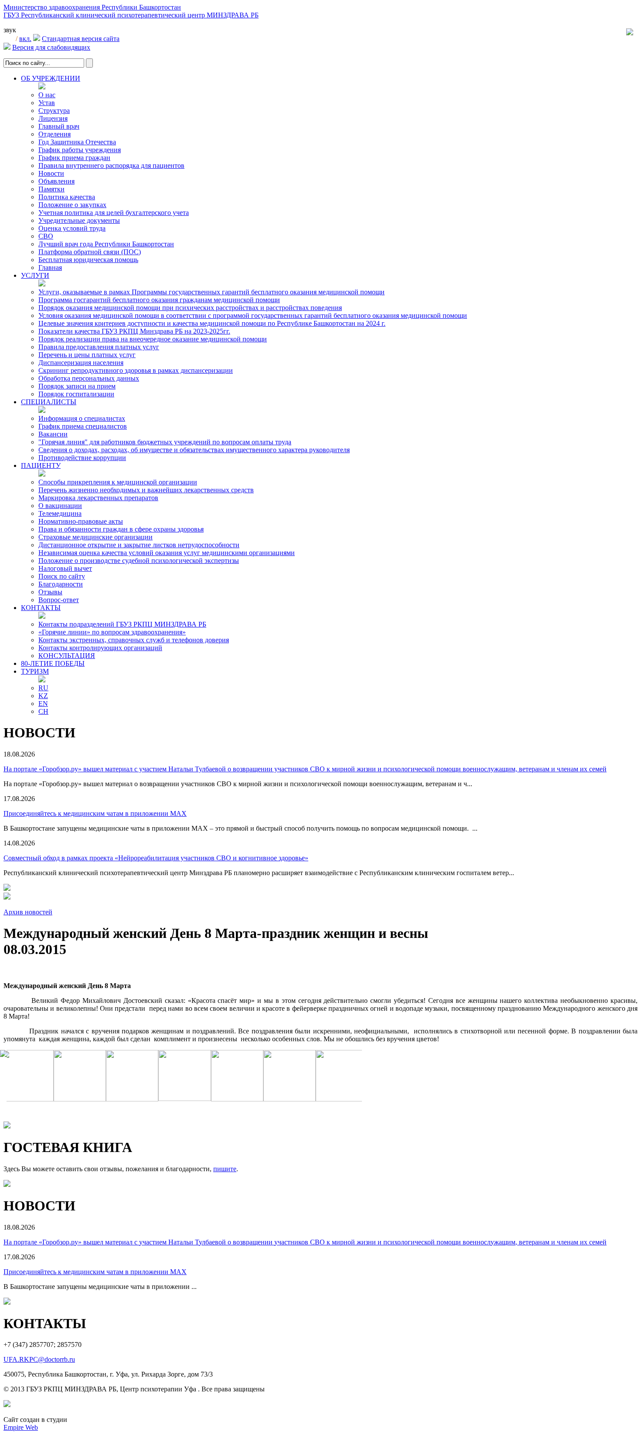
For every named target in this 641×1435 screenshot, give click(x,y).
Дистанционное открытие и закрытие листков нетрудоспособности (138, 545)
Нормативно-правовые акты (80, 521)
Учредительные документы (79, 220)
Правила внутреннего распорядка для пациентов (111, 165)
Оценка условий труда (72, 228)
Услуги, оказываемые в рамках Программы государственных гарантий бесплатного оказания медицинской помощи (211, 292)
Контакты (41, 607)
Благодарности (60, 584)
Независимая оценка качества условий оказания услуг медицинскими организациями (166, 552)
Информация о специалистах (81, 418)
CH (43, 711)
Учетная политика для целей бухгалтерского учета (113, 212)
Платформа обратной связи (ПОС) (89, 252)
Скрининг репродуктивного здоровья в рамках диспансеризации (135, 370)
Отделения (54, 134)
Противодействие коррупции (82, 457)
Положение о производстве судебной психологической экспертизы (138, 560)
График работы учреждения (79, 149)
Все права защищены (233, 1389)
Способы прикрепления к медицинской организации (117, 482)
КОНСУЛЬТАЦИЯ (66, 655)
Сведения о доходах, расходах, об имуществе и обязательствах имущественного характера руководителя (194, 449)
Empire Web (20, 1427)
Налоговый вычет (65, 568)
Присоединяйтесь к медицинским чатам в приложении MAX (95, 813)
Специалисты (48, 402)
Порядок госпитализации (76, 394)
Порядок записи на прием (77, 386)
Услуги (35, 275)
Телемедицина (60, 513)
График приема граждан (74, 157)
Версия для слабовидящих (51, 47)
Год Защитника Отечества (77, 142)
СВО (45, 236)
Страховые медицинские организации (95, 537)
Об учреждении (50, 78)
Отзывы (50, 592)
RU (43, 688)
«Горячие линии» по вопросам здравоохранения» (112, 632)
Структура (54, 110)
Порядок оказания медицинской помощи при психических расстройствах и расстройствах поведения (190, 307)
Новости (51, 173)
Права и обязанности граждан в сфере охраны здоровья (121, 529)
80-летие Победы (53, 663)
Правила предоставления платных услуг (98, 347)
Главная (50, 267)
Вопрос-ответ (58, 599)
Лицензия (53, 118)
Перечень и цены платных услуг (87, 354)
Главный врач (58, 126)
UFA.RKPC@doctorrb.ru (39, 1359)
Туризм (35, 671)
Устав (46, 102)
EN (43, 703)
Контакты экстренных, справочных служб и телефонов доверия (133, 640)
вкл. (25, 38)
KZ (43, 695)
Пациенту (41, 465)
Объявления (56, 181)
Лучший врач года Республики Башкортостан (106, 244)
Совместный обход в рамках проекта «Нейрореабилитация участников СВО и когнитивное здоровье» (155, 858)
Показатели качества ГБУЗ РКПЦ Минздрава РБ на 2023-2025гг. (134, 331)
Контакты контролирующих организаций (100, 647)
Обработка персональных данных (88, 378)
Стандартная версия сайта (80, 38)
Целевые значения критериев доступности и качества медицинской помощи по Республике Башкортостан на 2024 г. (211, 323)
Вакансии (53, 434)
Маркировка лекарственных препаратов (98, 497)
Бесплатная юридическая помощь (88, 259)
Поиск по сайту (61, 576)
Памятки (51, 189)
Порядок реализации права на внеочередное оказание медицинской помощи (152, 339)
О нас (46, 95)
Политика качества (66, 197)
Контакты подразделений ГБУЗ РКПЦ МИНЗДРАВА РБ (122, 624)
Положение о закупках (72, 204)
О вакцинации (60, 505)
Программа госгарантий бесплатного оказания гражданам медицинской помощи (159, 299)
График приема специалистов (82, 426)
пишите (224, 1169)
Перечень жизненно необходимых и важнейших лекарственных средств (146, 490)
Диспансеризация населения (80, 362)
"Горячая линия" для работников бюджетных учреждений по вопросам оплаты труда (164, 442)
